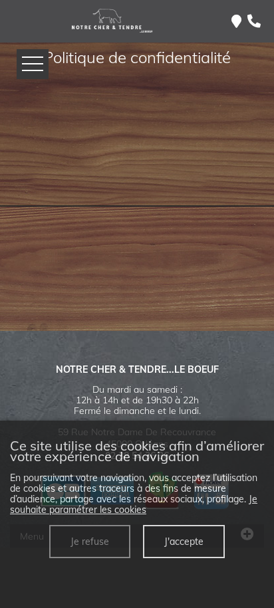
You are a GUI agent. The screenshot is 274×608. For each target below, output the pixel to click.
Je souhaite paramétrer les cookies (133, 504)
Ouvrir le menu (33, 64)
